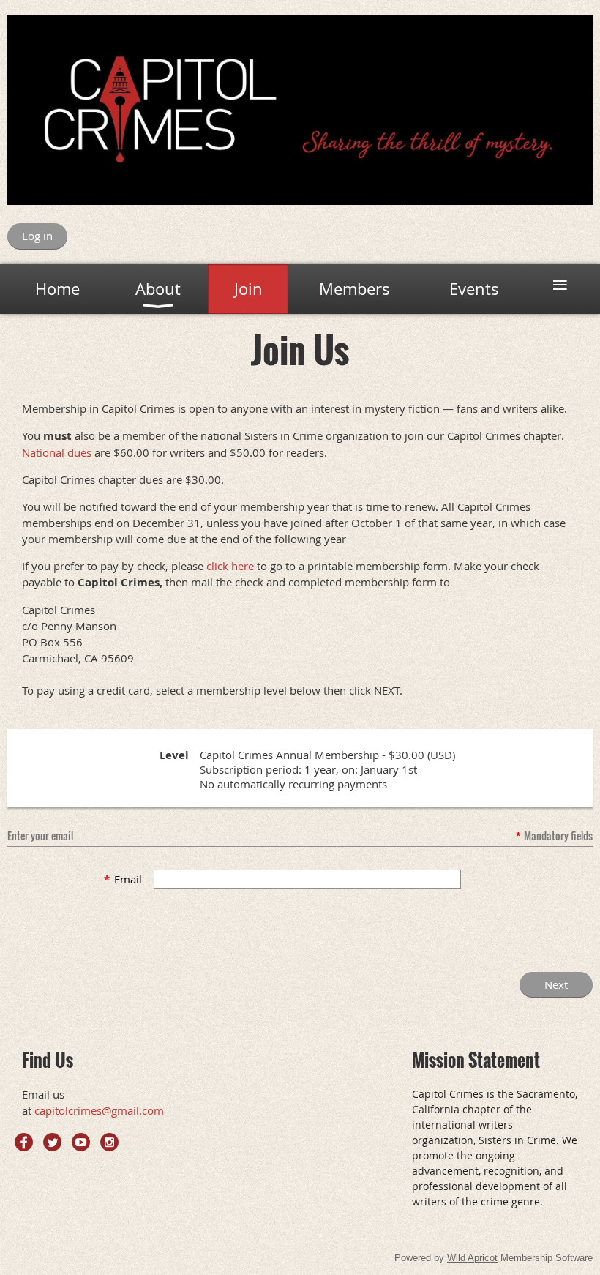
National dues (56, 452)
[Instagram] (109, 1142)
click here (230, 565)
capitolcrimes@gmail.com (99, 1110)
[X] (52, 1142)
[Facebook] (24, 1142)
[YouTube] (81, 1142)
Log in (37, 235)
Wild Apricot (472, 1257)
